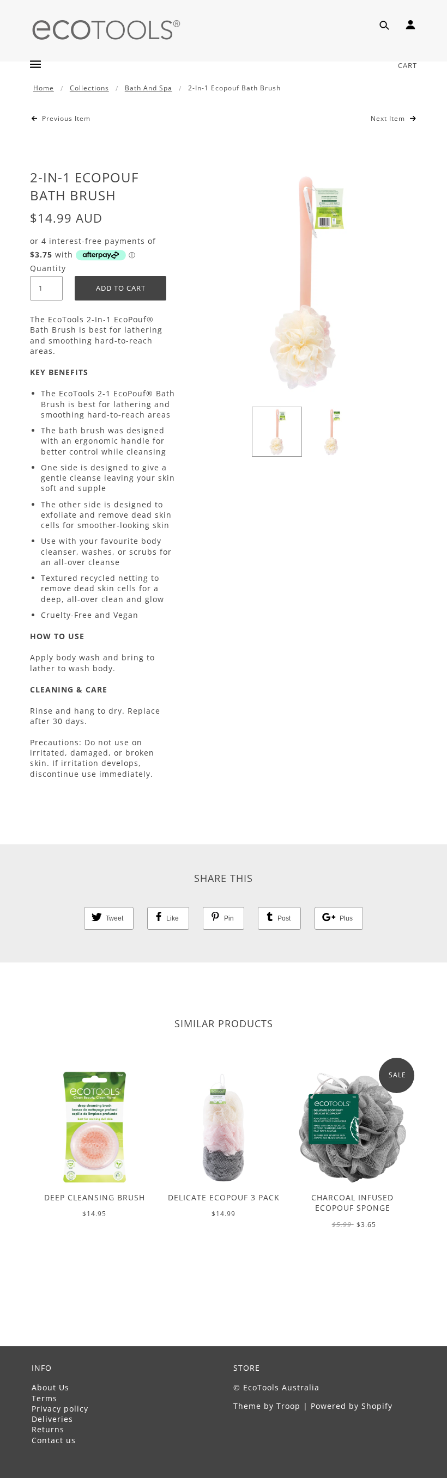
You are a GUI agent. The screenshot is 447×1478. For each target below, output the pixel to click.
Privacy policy (60, 1408)
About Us (50, 1387)
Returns (48, 1429)
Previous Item (65, 118)
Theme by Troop (266, 1406)
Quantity (46, 268)
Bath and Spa (148, 88)
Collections (89, 88)
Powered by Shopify (351, 1406)
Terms (44, 1398)
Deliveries (52, 1419)
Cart (407, 65)
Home (43, 88)
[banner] (106, 28)
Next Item (389, 118)
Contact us (54, 1440)
